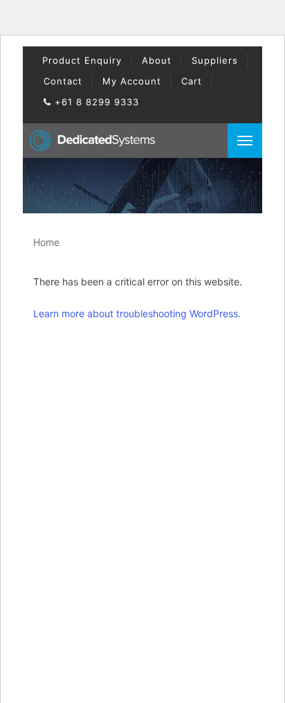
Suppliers (215, 60)
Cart (191, 81)
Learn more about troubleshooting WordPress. (137, 313)
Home (46, 242)
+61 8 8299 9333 (95, 101)
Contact (63, 81)
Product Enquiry (82, 60)
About (157, 60)
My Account (131, 81)
